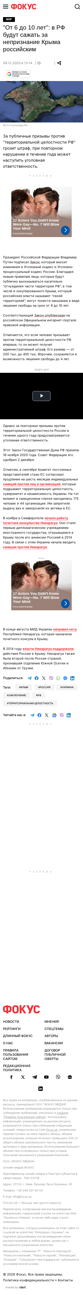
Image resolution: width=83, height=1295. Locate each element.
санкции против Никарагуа (25, 547)
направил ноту (65, 629)
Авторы (51, 1036)
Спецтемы (54, 1029)
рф (39, 695)
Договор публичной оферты (55, 1054)
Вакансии (54, 1043)
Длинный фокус (18, 1036)
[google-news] (70, 1077)
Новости (11, 1022)
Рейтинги (12, 1029)
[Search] (77, 6)
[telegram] (34, 1077)
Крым (24, 687)
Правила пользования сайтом (15, 1054)
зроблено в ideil (16, 1287)
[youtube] (46, 1077)
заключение (17, 695)
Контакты (65, 1280)
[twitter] (23, 1077)
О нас (8, 1043)
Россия (45, 687)
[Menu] (5, 6)
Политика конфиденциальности (28, 1280)
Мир (9, 19)
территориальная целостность (31, 703)
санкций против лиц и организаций (31, 484)
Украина (68, 687)
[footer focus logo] (21, 1009)
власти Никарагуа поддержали (48, 649)
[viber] (58, 1077)
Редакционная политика (16, 1068)
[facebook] (11, 1077)
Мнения (52, 1022)
